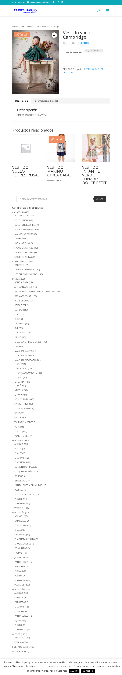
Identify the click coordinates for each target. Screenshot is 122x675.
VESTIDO (18, 508)
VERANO (18, 642)
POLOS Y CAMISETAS (24, 494)
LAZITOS (18, 346)
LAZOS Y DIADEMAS (24, 269)
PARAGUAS (19, 566)
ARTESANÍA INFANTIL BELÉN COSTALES (34, 291)
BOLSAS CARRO (22, 215)
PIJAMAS (18, 571)
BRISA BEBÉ (20, 305)
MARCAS (16, 278)
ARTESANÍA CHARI (23, 286)
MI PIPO (18, 377)
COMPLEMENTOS (21, 261)
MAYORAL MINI (22, 355)
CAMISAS (18, 597)
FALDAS (18, 552)
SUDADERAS (20, 503)
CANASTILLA (18, 212)
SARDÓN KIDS (21, 403)
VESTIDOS (68, 72)
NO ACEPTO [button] (88, 671)
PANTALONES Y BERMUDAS (28, 485)
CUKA (17, 319)
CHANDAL (19, 457)
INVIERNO (31, 26)
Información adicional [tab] (46, 100)
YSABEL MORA (21, 435)
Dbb (16, 328)
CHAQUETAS (20, 462)
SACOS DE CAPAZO (23, 247)
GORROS (18, 476)
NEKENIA (18, 390)
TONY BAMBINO (22, 408)
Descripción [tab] (21, 100)
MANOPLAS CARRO (24, 234)
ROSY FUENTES (22, 399)
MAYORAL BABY (22, 350)
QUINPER (19, 394)
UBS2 (17, 413)
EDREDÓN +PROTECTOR (26, 229)
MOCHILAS (22, 368)
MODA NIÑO (18, 589)
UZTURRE (19, 417)
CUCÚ (17, 314)
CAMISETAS (20, 520)
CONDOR (19, 309)
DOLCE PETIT (21, 332)
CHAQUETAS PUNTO (24, 539)
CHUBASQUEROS (22, 543)
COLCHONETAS (22, 220)
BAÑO (20, 363)
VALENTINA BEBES (23, 422)
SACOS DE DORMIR (24, 252)
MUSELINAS (20, 238)
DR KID (18, 337)
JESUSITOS (19, 480)
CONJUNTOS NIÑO (23, 471)
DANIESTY (19, 323)
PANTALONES (21, 562)
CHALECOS (19, 453)
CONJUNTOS (20, 548)
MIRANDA (19, 382)
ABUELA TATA (21, 282)
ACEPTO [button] (74, 671)
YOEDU (18, 431)
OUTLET (21, 26)
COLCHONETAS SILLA (25, 224)
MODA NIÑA (18, 512)
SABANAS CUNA (22, 243)
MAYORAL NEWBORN (25, 360)
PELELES (18, 489)
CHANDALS (20, 534)
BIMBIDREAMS (21, 300)
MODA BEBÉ (18, 440)
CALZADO (19, 265)
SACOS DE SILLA (22, 257)
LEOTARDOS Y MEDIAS (25, 274)
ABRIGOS (19, 444)
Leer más (62, 670)
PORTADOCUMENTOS (28, 372)
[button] (54, 35)
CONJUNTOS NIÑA (23, 466)
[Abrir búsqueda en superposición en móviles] (61, 199)
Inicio (14, 26)
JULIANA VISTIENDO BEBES (27, 341)
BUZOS (18, 448)
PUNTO (18, 499)
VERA (16, 426)
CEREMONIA (20, 525)
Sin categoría (18, 651)
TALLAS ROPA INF (73, 52)
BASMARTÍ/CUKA (22, 296)
